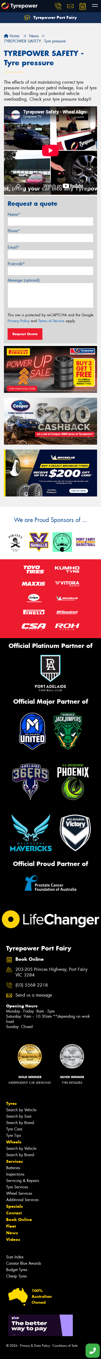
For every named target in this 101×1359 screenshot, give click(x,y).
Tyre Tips (13, 1135)
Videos (13, 1239)
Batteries (13, 1167)
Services (14, 1161)
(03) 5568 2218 (31, 985)
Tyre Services (17, 1187)
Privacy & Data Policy (35, 1346)
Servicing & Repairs (22, 1180)
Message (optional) (24, 280)
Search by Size (18, 1116)
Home (13, 36)
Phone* (14, 230)
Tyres (11, 1103)
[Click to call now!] (58, 6)
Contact (14, 1213)
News (12, 1232)
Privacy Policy (18, 320)
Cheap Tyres (16, 1276)
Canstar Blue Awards (23, 1263)
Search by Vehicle (21, 1109)
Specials (14, 1206)
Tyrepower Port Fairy (54, 17)
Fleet (11, 1226)
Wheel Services (19, 1193)
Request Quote (25, 334)
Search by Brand (20, 1122)
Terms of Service (51, 320)
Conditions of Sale (65, 1346)
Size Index (15, 1257)
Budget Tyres (16, 1269)
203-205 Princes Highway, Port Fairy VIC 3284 (51, 972)
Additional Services (22, 1199)
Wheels (13, 1142)
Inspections (15, 1174)
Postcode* (16, 263)
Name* (14, 214)
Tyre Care (14, 1129)
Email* (13, 247)
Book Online (19, 1219)
